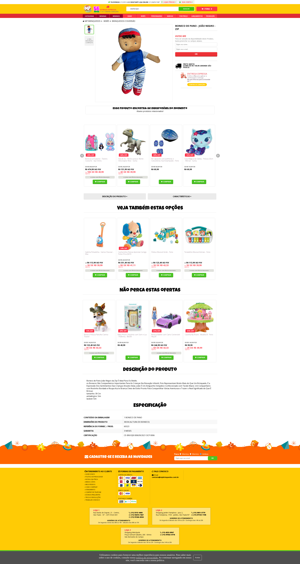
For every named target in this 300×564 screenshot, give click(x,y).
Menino (195, 454)
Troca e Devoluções (93, 497)
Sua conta (186, 2)
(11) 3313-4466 (136, 512)
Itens (207, 9)
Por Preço (183, 16)
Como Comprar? (91, 487)
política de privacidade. (147, 557)
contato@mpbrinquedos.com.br (165, 477)
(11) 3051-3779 (199, 512)
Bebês (143, 16)
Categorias (89, 16)
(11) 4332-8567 (167, 532)
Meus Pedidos (90, 484)
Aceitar (197, 557)
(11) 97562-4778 (168, 535)
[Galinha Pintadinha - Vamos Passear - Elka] (100, 235)
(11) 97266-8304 (137, 517)
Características (181, 196)
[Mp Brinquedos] (88, 9)
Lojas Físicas (169, 2)
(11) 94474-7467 (154, 2)
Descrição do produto (114, 196)
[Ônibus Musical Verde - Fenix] (166, 235)
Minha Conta (90, 482)
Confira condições (104, 12)
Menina (185, 454)
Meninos (116, 16)
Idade (130, 16)
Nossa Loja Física (91, 479)
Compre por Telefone (93, 492)
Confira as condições (197, 84)
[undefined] (133, 63)
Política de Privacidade (94, 477)
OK (212, 458)
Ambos (205, 454)
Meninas (102, 16)
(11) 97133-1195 (199, 515)
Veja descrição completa (89, 41)
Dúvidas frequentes (92, 495)
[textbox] (152, 9)
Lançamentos (196, 16)
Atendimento (90, 490)
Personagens (156, 16)
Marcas (170, 16)
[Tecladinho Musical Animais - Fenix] (199, 235)
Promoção (210, 16)
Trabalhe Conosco (92, 500)
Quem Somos (90, 474)
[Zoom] (89, 29)
